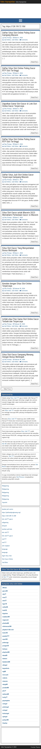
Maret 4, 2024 (18, 37)
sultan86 (5, 607)
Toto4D (4, 733)
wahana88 (5, 694)
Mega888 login (6, 736)
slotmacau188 (6, 626)
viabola (4, 678)
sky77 (4, 594)
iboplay (4, 723)
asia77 (4, 600)
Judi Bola (5, 562)
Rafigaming (5, 486)
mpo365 (5, 639)
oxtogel (4, 704)
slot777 (4, 539)
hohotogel (5, 713)
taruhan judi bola (7, 529)
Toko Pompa (8, 37)
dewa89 (4, 655)
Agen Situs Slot (7, 556)
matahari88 (6, 617)
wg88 (4, 671)
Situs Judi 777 (14, 398)
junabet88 (5, 687)
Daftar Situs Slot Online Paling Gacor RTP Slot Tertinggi (18, 69)
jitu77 (4, 691)
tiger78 (4, 604)
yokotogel (5, 707)
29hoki (4, 587)
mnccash (5, 675)
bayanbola (5, 668)
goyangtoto (6, 700)
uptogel (4, 716)
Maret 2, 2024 (18, 179)
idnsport (4, 526)
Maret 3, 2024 (18, 108)
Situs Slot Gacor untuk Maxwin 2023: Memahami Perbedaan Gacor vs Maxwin (20, 213)
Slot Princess (20, 477)
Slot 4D (4, 444)
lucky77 (4, 697)
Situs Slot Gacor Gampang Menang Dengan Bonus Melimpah (17, 355)
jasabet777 (5, 636)
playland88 (5, 652)
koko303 (5, 633)
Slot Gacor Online (7, 559)
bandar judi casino (7, 509)
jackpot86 (5, 720)
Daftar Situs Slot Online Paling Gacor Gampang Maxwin (18, 33)
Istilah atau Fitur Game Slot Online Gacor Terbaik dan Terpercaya (20, 320)
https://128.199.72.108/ (9, 516)
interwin (5, 681)
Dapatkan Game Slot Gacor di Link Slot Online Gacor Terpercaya (19, 104)
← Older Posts (6, 389)
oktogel (4, 665)
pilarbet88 (5, 623)
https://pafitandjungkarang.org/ (11, 512)
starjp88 (5, 684)
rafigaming (5, 522)
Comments (24, 40)
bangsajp (4, 549)
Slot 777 (11, 456)
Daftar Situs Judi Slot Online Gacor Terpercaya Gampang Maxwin (18, 175)
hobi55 (4, 610)
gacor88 (5, 591)
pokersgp (5, 642)
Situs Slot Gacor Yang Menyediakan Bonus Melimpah (18, 249)
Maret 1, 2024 (18, 253)
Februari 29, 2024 (19, 288)
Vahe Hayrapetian (7, 1)
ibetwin (4, 658)
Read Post (34, 62)
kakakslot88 (6, 662)
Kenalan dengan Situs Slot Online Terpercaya (17, 284)
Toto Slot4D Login (7, 740)
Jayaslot (4, 502)
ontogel (4, 710)
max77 (4, 597)
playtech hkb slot (8, 629)
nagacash (5, 620)
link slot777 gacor (7, 519)
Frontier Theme (35, 747)
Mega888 (5, 730)
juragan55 (5, 645)
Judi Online (7, 40)
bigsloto (5, 613)
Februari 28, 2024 (19, 359)
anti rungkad (5, 546)
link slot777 (5, 532)
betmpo (4, 649)
